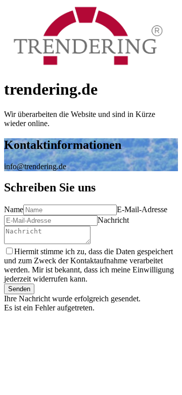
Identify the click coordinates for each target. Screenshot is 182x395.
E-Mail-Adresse (142, 209)
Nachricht (113, 220)
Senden (19, 289)
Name (13, 209)
